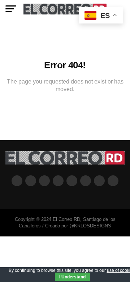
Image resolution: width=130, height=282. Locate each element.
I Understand (72, 276)
